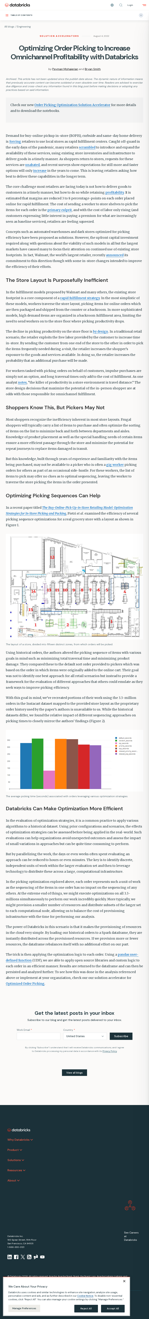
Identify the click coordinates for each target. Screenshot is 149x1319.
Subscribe (121, 1036)
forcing (15, 142)
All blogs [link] (9, 26)
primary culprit (59, 210)
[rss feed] (29, 1257)
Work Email (24, 1030)
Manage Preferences (24, 1308)
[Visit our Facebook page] (16, 1257)
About (11, 1180)
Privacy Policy (109, 1051)
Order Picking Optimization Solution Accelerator (72, 105)
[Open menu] (144, 5)
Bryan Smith (93, 69)
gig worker (115, 465)
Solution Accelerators (59, 36)
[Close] (124, 1281)
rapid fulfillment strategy (80, 298)
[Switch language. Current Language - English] (112, 5)
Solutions (14, 1160)
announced (115, 255)
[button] (121, 5)
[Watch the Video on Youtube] (42, 1257)
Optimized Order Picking (25, 984)
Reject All (86, 1308)
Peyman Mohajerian (65, 69)
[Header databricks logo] (17, 5)
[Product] (21, 1150)
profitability (114, 193)
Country (69, 1030)
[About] (18, 1180)
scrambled (87, 147)
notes (22, 382)
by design (100, 332)
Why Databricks (18, 1140)
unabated (32, 165)
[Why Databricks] (31, 1140)
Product (13, 1150)
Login (130, 5)
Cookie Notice (85, 1295)
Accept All (113, 1308)
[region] (66, 1296)
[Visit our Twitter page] (23, 1257)
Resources (14, 1170)
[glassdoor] (36, 1257)
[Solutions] (23, 1160)
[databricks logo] (18, 1130)
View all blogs (74, 1072)
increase (40, 171)
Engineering (24, 26)
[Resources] (24, 1170)
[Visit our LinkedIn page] (9, 1257)
